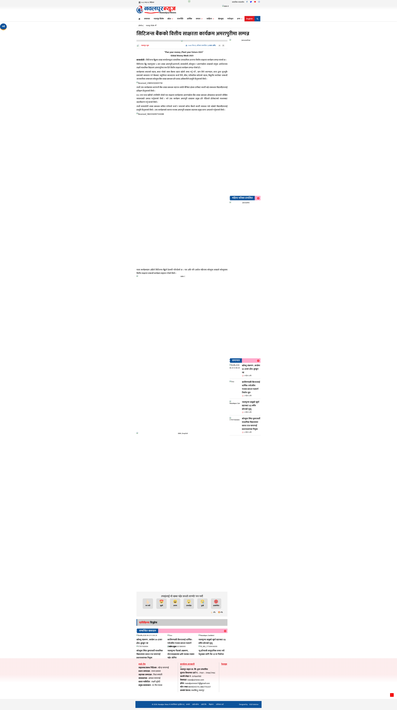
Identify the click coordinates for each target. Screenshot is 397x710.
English (249, 18)
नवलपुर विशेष (159, 18)
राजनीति (180, 18)
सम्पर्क (188, 704)
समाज (198, 18)
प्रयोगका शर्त (220, 704)
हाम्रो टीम (203, 704)
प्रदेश (169, 18)
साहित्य (209, 18)
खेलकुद (221, 18)
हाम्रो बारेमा (195, 704)
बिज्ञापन (211, 704)
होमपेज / (141, 25)
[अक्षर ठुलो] (223, 45)
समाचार (147, 18)
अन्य (239, 18)
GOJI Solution (253, 704)
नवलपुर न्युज (145, 45)
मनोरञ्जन (230, 18)
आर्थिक (189, 18)
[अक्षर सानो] (220, 45)
